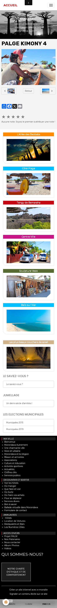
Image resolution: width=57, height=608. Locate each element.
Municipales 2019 (15, 429)
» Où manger (8, 486)
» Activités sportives (12, 466)
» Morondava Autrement (14, 445)
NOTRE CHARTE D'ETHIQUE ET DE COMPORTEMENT (16, 571)
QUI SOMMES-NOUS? (22, 554)
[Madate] (28, 604)
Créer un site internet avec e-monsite (28, 589)
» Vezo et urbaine (10, 451)
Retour (28, 91)
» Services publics (10, 475)
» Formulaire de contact (14, 510)
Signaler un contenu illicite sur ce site (28, 594)
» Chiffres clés (9, 472)
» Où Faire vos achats (12, 495)
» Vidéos (6, 548)
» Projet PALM (9, 536)
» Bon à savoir (9, 504)
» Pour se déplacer (11, 498)
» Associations (9, 460)
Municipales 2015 (14, 422)
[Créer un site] (10, 604)
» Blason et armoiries (12, 457)
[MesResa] (46, 604)
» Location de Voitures (13, 521)
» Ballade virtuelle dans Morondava (19, 507)
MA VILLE (8, 438)
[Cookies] (6, 602)
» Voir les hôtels (9, 483)
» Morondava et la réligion (15, 454)
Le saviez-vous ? (14, 384)
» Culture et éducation (13, 463)
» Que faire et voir (11, 489)
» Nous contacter (10, 542)
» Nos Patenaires (10, 539)
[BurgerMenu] (51, 5)
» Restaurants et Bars (12, 524)
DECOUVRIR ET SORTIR (15, 480)
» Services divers (10, 501)
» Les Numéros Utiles (12, 527)
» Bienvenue (8, 442)
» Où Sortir (7, 492)
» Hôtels (6, 518)
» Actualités (7, 469)
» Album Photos (10, 545)
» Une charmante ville (13, 448)
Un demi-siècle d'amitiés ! (19, 403)
